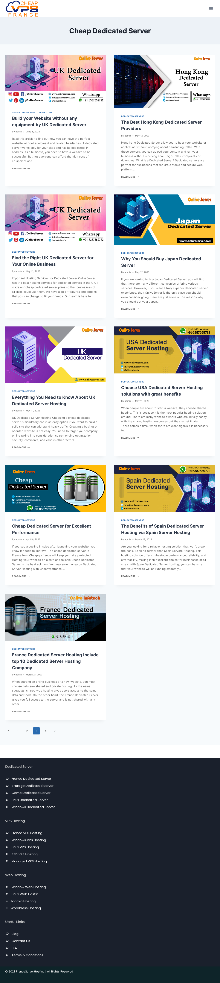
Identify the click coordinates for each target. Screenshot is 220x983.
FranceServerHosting (30, 971)
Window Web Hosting (29, 887)
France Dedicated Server (31, 778)
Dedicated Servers (23, 112)
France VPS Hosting (27, 833)
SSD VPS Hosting (25, 854)
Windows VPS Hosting (29, 840)
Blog (15, 933)
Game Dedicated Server (31, 792)
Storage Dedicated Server (32, 785)
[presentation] (55, 79)
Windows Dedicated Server (33, 807)
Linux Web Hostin (25, 894)
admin (18, 131)
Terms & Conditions (27, 955)
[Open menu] (211, 8)
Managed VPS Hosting (29, 861)
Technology (45, 112)
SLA (14, 948)
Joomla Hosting (23, 901)
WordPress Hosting (26, 908)
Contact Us (21, 941)
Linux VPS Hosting (25, 847)
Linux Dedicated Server (30, 800)
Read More (21, 168)
